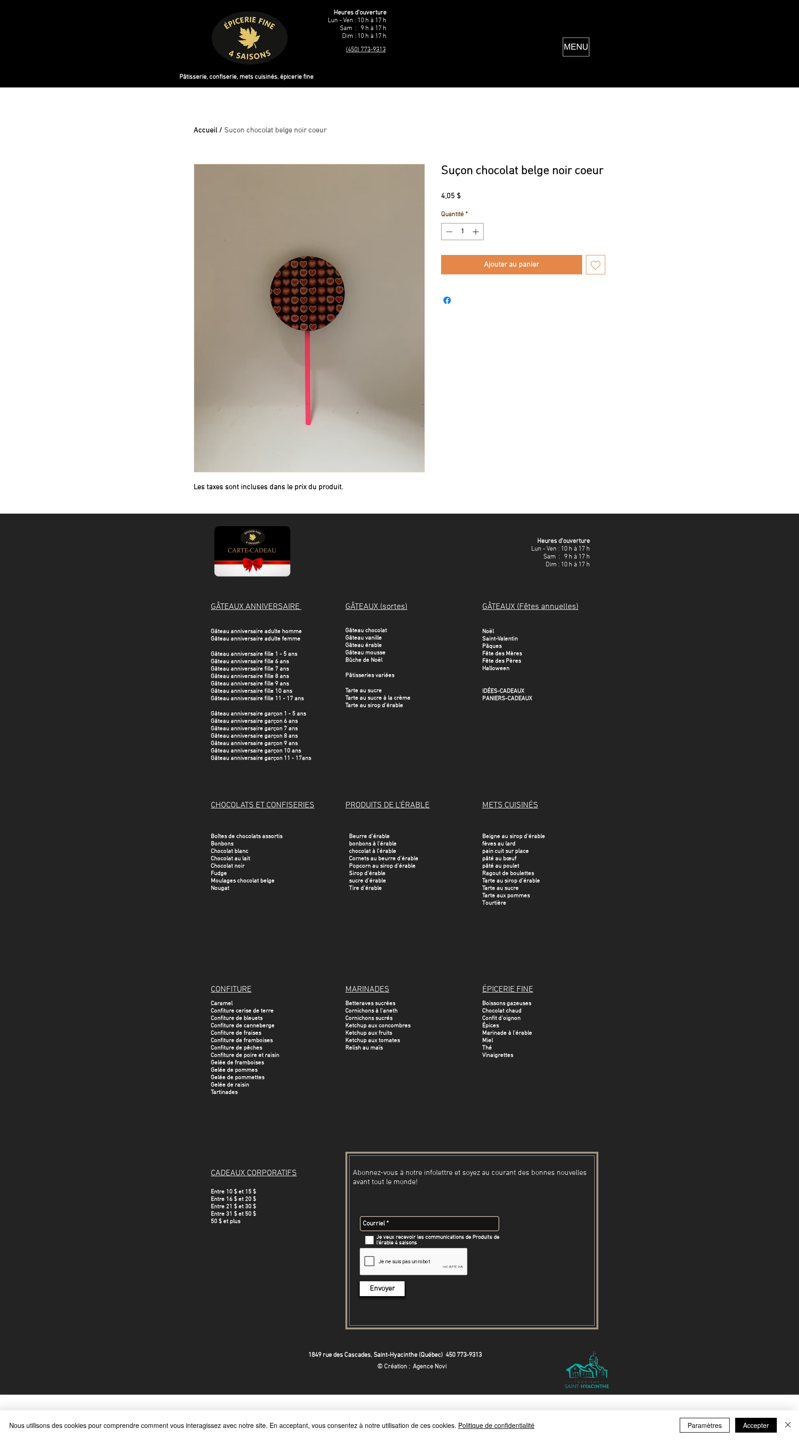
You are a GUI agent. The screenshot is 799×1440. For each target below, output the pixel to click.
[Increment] (476, 231)
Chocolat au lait (230, 859)
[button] (576, 46)
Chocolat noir (228, 866)
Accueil (205, 130)
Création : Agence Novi (415, 1367)
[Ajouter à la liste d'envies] (595, 264)
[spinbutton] (462, 231)
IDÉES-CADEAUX (503, 691)
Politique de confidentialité (496, 1425)
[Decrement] (448, 231)
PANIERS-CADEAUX (507, 698)
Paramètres (705, 1425)
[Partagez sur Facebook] (447, 300)
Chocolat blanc (229, 851)
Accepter (756, 1425)
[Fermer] (787, 1425)
